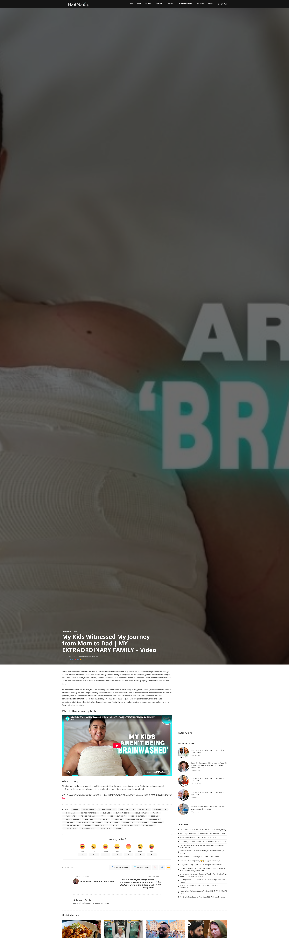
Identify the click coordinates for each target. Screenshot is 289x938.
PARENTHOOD (112, 822)
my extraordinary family (90, 822)
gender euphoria (117, 816)
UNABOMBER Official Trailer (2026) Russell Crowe (198, 837)
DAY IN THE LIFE (122, 813)
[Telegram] (78, 659)
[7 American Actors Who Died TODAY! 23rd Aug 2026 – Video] (183, 795)
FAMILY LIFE (70, 816)
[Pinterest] (75, 659)
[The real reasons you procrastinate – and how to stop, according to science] (183, 809)
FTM (102, 816)
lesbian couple (72, 819)
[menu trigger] (65, 4)
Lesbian (154, 816)
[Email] (80, 659)
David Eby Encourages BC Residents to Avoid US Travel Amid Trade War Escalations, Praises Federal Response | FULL (209, 765)
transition (105, 828)
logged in (88, 903)
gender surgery (138, 816)
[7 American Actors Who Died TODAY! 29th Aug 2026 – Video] (183, 781)
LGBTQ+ (104, 819)
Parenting (128, 822)
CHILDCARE (70, 813)
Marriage (118, 819)
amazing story (127, 810)
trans (114, 825)
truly (64, 798)
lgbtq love (90, 819)
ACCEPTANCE (89, 810)
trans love (71, 828)
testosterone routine (95, 825)
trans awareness (130, 825)
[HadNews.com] (78, 4)
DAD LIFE (106, 813)
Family (155, 813)
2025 (76, 810)
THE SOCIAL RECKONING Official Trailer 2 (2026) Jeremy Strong (203, 830)
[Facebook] (70, 659)
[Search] (225, 4)
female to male (88, 816)
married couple (135, 819)
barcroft (144, 810)
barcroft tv (160, 810)
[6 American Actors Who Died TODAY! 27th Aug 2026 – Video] (183, 752)
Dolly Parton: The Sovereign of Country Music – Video (199, 857)
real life (143, 822)
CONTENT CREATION (89, 813)
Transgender (88, 828)
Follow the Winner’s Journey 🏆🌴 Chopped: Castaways (200, 861)
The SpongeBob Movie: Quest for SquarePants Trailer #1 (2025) (203, 841)
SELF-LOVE (157, 822)
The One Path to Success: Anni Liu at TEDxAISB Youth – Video (202, 897)
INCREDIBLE (66, 631)
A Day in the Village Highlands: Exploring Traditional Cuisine (201, 865)
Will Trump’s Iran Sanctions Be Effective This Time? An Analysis (202, 834)
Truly (73, 656)
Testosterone (72, 825)
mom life (69, 822)
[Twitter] (73, 659)
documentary (141, 813)
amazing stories (107, 810)
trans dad (149, 825)
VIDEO (74, 631)
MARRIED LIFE (153, 819)
